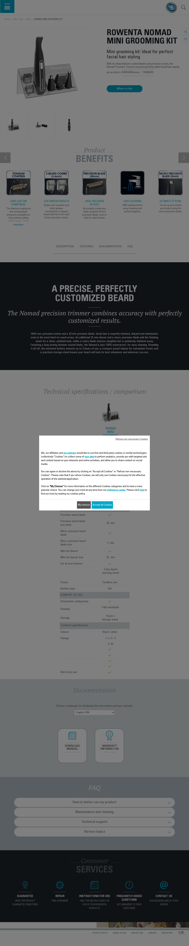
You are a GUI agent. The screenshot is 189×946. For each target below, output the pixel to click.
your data (89, 457)
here (142, 490)
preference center (116, 490)
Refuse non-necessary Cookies (132, 439)
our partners (69, 453)
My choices (84, 505)
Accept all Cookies (102, 505)
